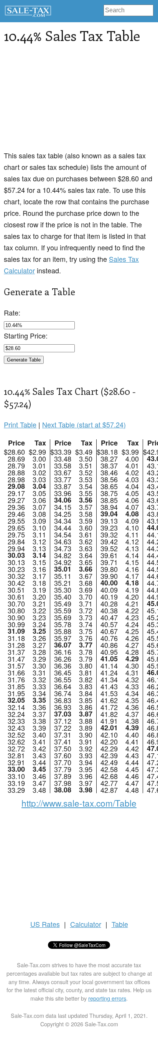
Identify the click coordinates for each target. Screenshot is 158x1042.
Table (120, 924)
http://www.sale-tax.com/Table (79, 803)
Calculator (85, 924)
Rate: (12, 312)
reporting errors (107, 998)
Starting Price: (26, 335)
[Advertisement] (79, 102)
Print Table (20, 424)
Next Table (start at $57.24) (84, 424)
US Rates (45, 924)
